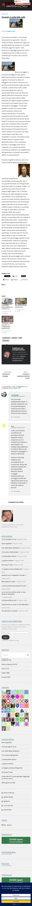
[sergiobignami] (22, 701)
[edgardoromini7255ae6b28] (26, 724)
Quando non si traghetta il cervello (13, 575)
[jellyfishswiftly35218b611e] (4, 724)
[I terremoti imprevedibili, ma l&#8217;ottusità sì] (7, 301)
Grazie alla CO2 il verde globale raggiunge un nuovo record (16, 777)
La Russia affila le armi (9, 600)
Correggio (6, 338)
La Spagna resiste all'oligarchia (12, 768)
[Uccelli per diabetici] (17, 696)
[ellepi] (17, 692)
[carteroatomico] (4, 719)
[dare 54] (13, 701)
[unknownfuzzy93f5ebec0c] (17, 710)
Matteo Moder (8, 797)
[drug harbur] (13, 692)
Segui (5, 637)
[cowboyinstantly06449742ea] (26, 701)
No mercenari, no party (9, 611)
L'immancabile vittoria (9, 759)
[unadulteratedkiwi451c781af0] (8, 724)
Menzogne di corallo (8, 582)
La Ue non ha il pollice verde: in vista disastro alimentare (14, 593)
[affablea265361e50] (26, 706)
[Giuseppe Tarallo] (4, 692)
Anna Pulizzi (8, 810)
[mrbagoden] (22, 696)
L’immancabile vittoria (9, 556)
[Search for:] (16, 655)
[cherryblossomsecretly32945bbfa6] (13, 715)
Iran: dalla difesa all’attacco (10, 548)
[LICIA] (13, 719)
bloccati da (18, 841)
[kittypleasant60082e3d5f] (22, 724)
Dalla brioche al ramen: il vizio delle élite (15, 605)
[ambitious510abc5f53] (13, 696)
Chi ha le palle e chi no (9, 539)
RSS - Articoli (7, 825)
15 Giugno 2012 (10, 31)
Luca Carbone (8, 805)
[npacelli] (13, 706)
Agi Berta (7, 801)
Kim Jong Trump (7, 565)
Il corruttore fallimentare (10, 552)
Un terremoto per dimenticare (21, 306)
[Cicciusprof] (26, 715)
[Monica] (26, 710)
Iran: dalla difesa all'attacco (10, 751)
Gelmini (14, 338)
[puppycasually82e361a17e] (8, 706)
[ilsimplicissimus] (4, 706)
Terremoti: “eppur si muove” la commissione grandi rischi (7, 325)
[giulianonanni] (22, 715)
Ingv (20, 338)
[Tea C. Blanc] (8, 715)
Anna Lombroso (9, 793)
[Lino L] (8, 719)
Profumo (6, 340)
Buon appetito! (7, 544)
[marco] (26, 692)
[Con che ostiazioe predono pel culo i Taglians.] (26, 696)
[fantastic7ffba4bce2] (8, 710)
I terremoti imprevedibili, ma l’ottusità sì (7, 307)
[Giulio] (17, 719)
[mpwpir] (22, 710)
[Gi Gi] (8, 692)
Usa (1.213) (5, 669)
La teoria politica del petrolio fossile (13, 586)
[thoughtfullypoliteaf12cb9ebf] (4, 715)
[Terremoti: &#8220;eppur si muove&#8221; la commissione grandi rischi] (7, 319)
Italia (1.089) (6, 673)
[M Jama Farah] (26, 719)
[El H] (8, 728)
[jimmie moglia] (4, 701)
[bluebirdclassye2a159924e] (17, 724)
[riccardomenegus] (17, 701)
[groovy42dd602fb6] (8, 701)
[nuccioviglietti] (13, 724)
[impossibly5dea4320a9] (8, 696)
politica (5, 14)
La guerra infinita (7, 561)
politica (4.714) (6, 660)
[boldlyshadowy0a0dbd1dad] (22, 719)
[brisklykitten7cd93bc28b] (4, 710)
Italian (19, 1)
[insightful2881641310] (22, 706)
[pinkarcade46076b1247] (13, 710)
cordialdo (15, 395)
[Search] (27, 655)
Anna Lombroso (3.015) (9, 664)
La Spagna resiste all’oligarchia (12, 569)
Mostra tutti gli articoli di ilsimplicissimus (18, 358)
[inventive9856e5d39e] (4, 696)
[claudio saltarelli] (17, 706)
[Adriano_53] (17, 715)
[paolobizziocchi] (22, 692)
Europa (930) (6, 677)
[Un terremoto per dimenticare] (21, 301)
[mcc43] (4, 728)
